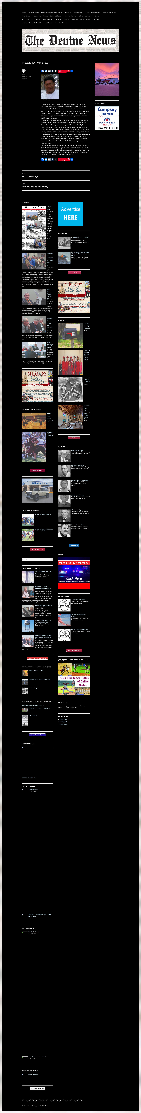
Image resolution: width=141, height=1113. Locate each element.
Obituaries (37, 16)
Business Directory (56, 16)
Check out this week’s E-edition (32, 23)
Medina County (63, 724)
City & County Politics (109, 12)
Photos (45, 16)
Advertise (66, 19)
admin (23, 74)
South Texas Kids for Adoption (31, 19)
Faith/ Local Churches (93, 12)
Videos (57, 19)
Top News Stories (33, 12)
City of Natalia (63, 721)
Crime (81, 16)
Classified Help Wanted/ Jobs (50, 12)
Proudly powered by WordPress (40, 1106)
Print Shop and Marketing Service (56, 23)
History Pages (47, 19)
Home (24, 12)
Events (97, 16)
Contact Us (88, 16)
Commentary (77, 12)
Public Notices (85, 19)
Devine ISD (62, 723)
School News (26, 16)
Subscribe (75, 19)
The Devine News (26, 1106)
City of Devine (63, 719)
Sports (66, 12)
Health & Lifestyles (71, 16)
